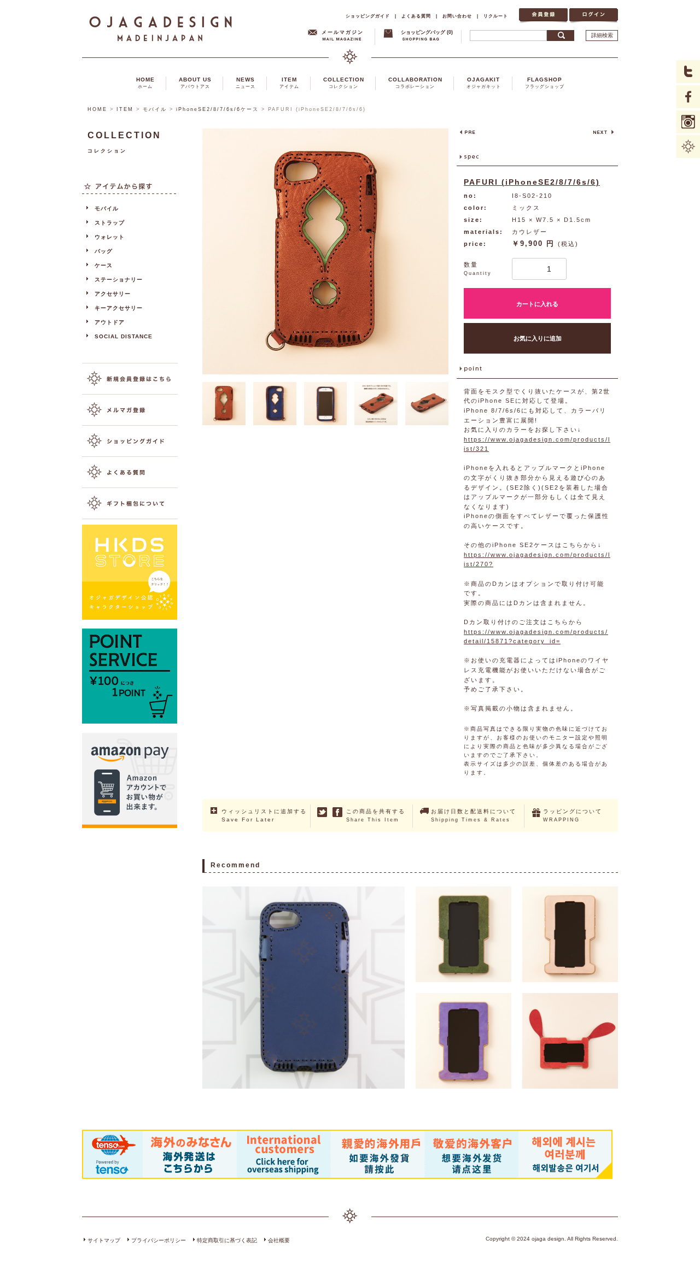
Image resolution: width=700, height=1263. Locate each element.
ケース (104, 265)
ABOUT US (195, 83)
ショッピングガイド (368, 16)
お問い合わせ (457, 16)
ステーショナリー (119, 280)
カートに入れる (537, 304)
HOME (145, 83)
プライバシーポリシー (158, 1240)
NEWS (245, 83)
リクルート (495, 16)
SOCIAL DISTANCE (124, 336)
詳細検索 (602, 35)
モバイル (155, 109)
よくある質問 (416, 16)
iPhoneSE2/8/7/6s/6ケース (217, 109)
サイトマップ (104, 1240)
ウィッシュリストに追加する (264, 815)
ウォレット (110, 237)
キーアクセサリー (119, 308)
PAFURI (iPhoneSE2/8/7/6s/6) (532, 182)
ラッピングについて (572, 815)
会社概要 (279, 1240)
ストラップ (110, 223)
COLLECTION (343, 83)
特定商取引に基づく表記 (227, 1240)
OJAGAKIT (483, 83)
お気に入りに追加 (538, 338)
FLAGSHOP (544, 83)
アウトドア (110, 322)
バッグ (104, 251)
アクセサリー (113, 294)
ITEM (289, 83)
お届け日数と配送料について (473, 815)
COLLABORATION (415, 83)
